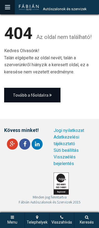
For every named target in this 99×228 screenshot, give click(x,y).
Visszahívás (61, 222)
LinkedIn (37, 144)
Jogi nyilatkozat (69, 130)
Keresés (87, 222)
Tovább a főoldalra (31, 95)
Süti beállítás (66, 150)
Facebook (24, 144)
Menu (12, 222)
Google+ (12, 144)
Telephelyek (37, 222)
